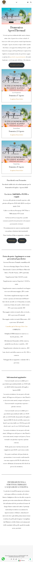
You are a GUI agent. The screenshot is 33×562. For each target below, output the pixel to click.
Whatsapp (11, 240)
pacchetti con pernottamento (17, 57)
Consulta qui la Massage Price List (16, 326)
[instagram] (13, 559)
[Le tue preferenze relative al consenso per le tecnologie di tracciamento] (30, 559)
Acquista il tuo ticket (16, 99)
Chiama (22, 240)
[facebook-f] (11, 559)
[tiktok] (16, 559)
